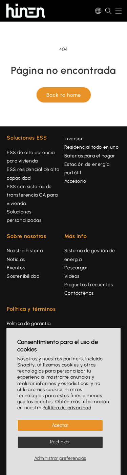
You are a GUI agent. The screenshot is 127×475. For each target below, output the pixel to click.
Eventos (16, 268)
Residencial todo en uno (91, 147)
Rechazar (60, 442)
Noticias (16, 259)
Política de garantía (29, 323)
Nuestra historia (25, 251)
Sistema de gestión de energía (89, 255)
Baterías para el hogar (89, 156)
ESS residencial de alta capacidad (33, 174)
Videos (72, 276)
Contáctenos (79, 293)
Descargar (76, 268)
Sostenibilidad (23, 276)
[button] (108, 11)
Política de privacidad (67, 408)
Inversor (73, 139)
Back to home (63, 95)
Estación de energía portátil (87, 168)
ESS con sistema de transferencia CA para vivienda (32, 195)
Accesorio (75, 181)
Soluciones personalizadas (24, 216)
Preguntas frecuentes (88, 285)
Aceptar (60, 425)
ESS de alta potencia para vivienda (31, 157)
